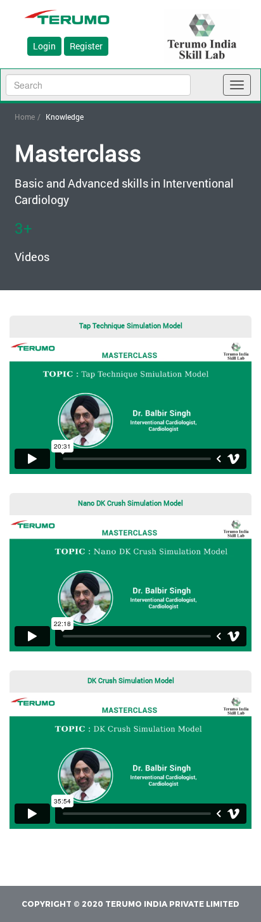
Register (86, 46)
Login (44, 46)
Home (25, 117)
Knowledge (65, 117)
